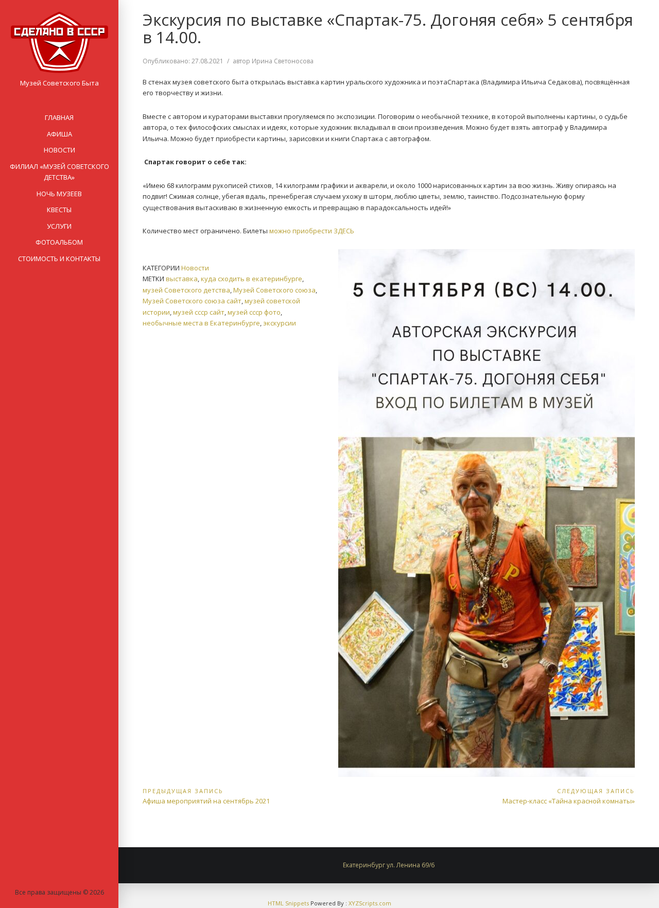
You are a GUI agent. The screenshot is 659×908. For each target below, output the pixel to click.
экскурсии (279, 323)
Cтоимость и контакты (59, 258)
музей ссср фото (254, 312)
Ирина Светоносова (283, 61)
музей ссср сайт (198, 312)
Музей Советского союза (274, 290)
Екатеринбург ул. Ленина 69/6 (389, 865)
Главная (59, 117)
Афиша (59, 134)
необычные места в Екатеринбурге (201, 323)
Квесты (59, 209)
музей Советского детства (186, 290)
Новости (59, 150)
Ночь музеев (59, 193)
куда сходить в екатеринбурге (251, 278)
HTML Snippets (288, 903)
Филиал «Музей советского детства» (59, 172)
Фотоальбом (59, 242)
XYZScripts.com (370, 903)
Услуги (59, 226)
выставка (182, 278)
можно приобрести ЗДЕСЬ (312, 230)
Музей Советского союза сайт (192, 300)
